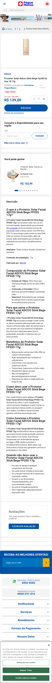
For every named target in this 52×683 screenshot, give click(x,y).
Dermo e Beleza (10, 29)
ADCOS (23, 263)
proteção (14, 228)
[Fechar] (49, 645)
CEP (6, 131)
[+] (43, 99)
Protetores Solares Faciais (16, 29)
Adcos (7, 74)
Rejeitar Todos (26, 670)
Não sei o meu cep (14, 143)
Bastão (22, 29)
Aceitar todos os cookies (25, 678)
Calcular (39, 135)
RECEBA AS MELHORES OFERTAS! (26, 554)
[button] (16, 190)
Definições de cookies (26, 662)
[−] (34, 99)
